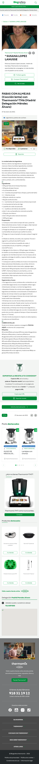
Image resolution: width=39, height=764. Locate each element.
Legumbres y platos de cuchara (12, 446)
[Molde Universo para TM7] (10, 564)
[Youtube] (16, 710)
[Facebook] (10, 710)
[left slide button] (3, 465)
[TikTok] (29, 710)
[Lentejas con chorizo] (28, 436)
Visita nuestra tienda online (18, 6)
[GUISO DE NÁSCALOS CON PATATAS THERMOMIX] (10, 436)
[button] (35, 2)
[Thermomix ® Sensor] (29, 564)
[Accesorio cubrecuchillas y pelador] (10, 534)
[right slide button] (35, 465)
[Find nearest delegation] (3, 2)
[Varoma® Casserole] (29, 534)
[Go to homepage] (19, 3)
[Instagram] (23, 710)
